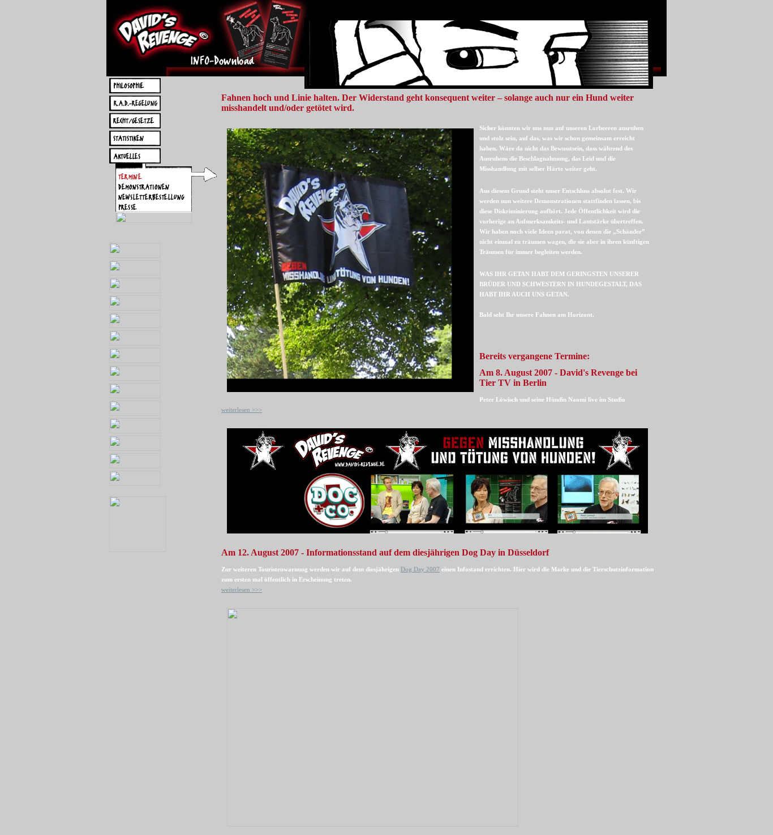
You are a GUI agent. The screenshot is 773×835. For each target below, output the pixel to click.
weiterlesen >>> (241, 409)
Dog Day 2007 (420, 569)
